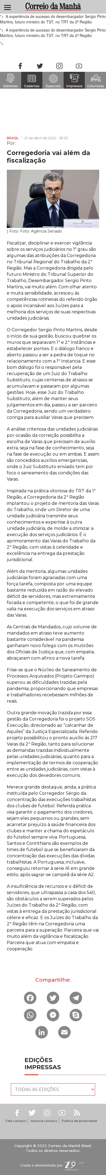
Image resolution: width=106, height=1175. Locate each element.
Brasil (13, 138)
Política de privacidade (79, 1121)
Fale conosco (16, 1121)
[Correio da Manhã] (53, 6)
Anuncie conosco (44, 1121)
